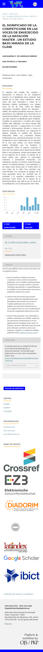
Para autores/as (9, 430)
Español (7, 407)
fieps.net (8, 623)
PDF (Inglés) (28, 225)
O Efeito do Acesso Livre (28, 333)
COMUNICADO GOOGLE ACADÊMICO (18, 594)
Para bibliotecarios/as (11, 434)
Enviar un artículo (14, 388)
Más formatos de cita (16, 365)
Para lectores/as (9, 427)
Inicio (5, 14)
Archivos (13, 14)
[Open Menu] (4, 4)
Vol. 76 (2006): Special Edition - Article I (19, 16)
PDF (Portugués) (9, 225)
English (6, 404)
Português (8, 411)
